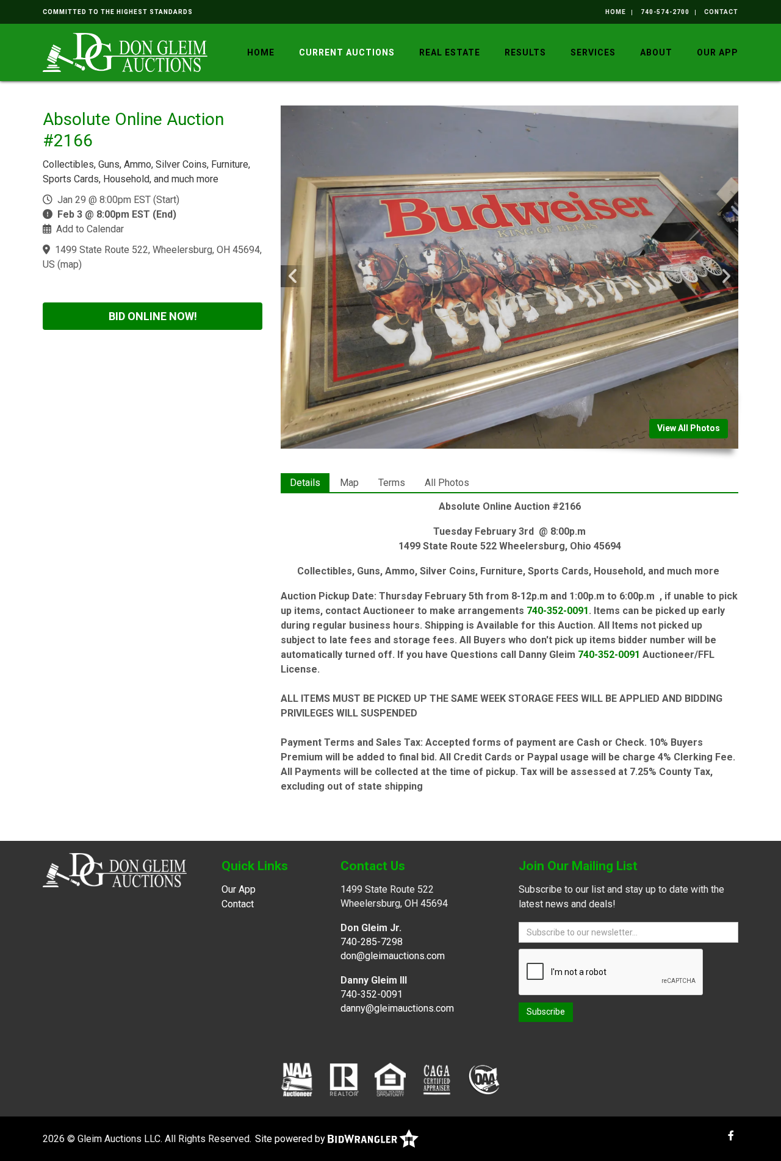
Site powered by (291, 1139)
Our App (717, 52)
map (69, 264)
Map (349, 482)
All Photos (447, 482)
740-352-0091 (558, 610)
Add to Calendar (90, 229)
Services (593, 52)
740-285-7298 (371, 942)
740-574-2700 (665, 12)
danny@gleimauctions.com (397, 1008)
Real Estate (449, 52)
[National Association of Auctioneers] (296, 1078)
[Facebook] (731, 1135)
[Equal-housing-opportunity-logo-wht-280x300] (390, 1078)
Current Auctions (347, 52)
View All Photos (688, 428)
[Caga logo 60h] (436, 1078)
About (656, 52)
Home (615, 12)
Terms (391, 482)
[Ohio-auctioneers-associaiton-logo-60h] (484, 1078)
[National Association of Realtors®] (344, 1078)
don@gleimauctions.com (392, 956)
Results (525, 52)
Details (305, 482)
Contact (721, 12)
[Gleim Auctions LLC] (125, 51)
